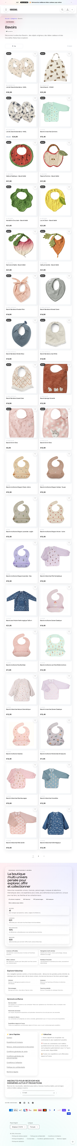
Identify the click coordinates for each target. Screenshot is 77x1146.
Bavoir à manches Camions (48, 131)
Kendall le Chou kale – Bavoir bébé (17, 220)
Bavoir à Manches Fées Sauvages (16, 798)
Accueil (7, 18)
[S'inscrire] (53, 1093)
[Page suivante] (44, 856)
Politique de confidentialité (16, 1067)
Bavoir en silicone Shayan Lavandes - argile (19, 531)
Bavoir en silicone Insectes (14, 754)
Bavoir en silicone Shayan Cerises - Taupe (53, 487)
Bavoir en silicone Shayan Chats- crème (18, 487)
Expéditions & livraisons (15, 1042)
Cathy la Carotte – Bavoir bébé (49, 265)
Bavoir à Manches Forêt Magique (50, 842)
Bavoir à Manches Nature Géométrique (18, 709)
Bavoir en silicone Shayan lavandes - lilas (18, 576)
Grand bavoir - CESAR (46, 87)
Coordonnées (30, 1138)
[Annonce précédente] (6, 2)
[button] (72, 10)
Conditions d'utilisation (14, 1062)
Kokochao (18, 1133)
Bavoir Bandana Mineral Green (49, 309)
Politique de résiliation (18, 1141)
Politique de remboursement (19, 1136)
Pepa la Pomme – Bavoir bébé (49, 176)
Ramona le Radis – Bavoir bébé (15, 265)
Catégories (14, 18)
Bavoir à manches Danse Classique (51, 709)
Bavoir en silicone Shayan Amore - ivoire (52, 531)
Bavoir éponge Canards (47, 398)
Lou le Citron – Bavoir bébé (48, 220)
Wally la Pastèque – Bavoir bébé (16, 176)
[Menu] (6, 10)
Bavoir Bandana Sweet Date (15, 398)
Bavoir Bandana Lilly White (48, 354)
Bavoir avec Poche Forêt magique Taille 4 (19, 620)
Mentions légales (12, 1072)
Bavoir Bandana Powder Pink (15, 309)
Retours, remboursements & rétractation (20, 1047)
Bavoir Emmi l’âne (12, 442)
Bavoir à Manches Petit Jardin (15, 842)
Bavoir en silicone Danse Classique (51, 620)
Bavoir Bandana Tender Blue (15, 354)
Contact (9, 1037)
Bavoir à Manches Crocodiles (49, 798)
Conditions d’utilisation (54, 1136)
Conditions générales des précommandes (15, 1057)
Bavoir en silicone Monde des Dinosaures (53, 754)
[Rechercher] (62, 9)
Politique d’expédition (18, 1138)
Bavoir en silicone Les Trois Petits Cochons (53, 665)
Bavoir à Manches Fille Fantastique (51, 576)
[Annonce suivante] (71, 2)
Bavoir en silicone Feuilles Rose (15, 665)
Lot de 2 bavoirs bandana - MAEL (16, 87)
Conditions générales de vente (17, 1051)
